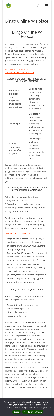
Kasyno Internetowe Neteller (18, 69)
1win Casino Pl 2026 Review (18, 233)
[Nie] (50, 407)
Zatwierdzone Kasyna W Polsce (19, 72)
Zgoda (16, 412)
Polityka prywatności (32, 412)
